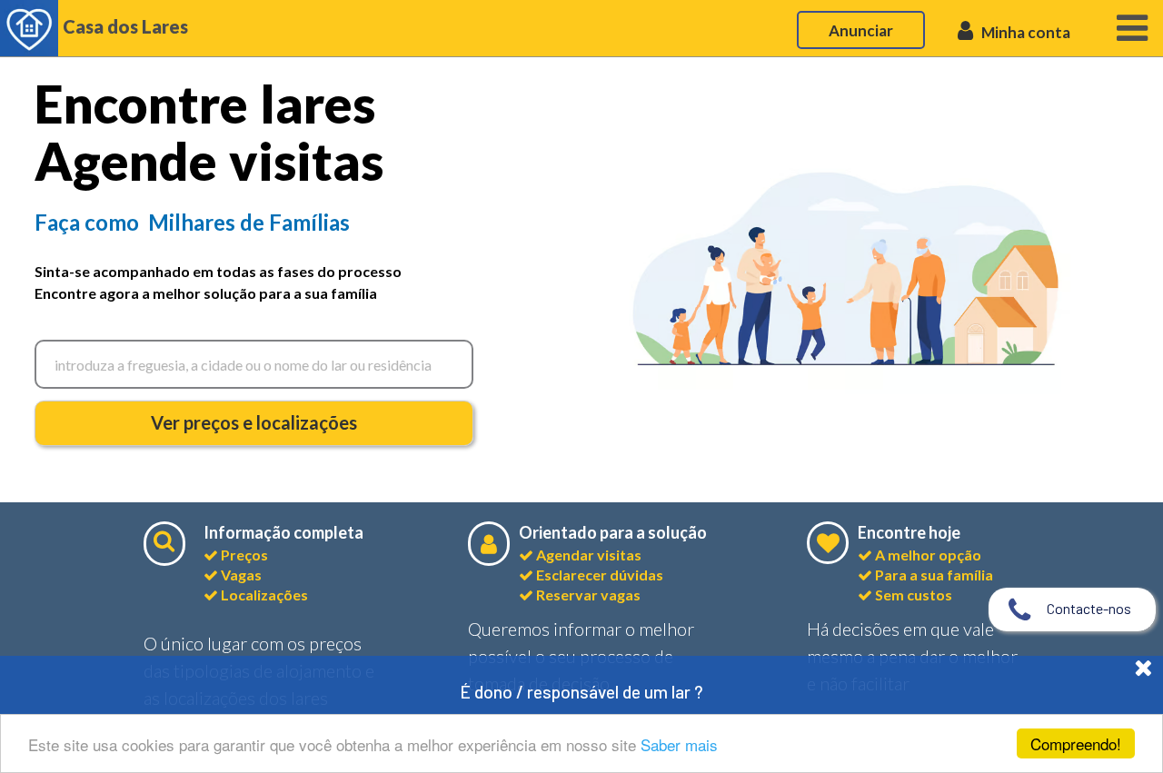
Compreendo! (1075, 743)
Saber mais (679, 744)
